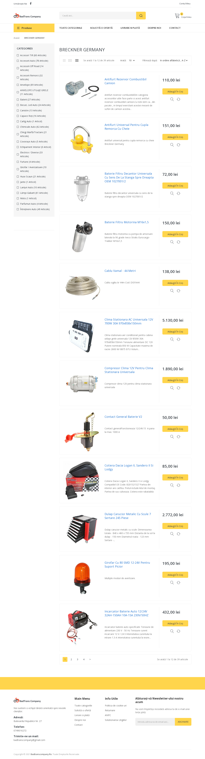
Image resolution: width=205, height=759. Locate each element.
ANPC (108, 715)
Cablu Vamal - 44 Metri (120, 271)
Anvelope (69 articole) (31, 84)
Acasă (16, 37)
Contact (78, 724)
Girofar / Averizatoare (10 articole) (33, 169)
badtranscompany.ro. (41, 754)
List (77, 60)
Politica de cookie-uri (116, 705)
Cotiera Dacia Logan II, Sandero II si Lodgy (129, 467)
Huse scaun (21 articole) (32, 176)
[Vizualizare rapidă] (172, 99)
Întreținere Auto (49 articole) (35, 209)
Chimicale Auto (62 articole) (34, 126)
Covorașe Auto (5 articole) (34, 141)
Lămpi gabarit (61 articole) (34, 192)
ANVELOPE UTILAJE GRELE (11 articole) (34, 92)
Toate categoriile (83, 705)
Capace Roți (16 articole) (33, 115)
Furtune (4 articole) (30, 161)
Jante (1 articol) (28, 181)
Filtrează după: (149, 60)
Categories (25, 48)
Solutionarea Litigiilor (116, 719)
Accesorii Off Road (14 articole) (31, 68)
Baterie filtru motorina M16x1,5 (127, 222)
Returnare (110, 710)
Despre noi (80, 719)
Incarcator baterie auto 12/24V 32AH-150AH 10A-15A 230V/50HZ (126, 613)
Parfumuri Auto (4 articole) (34, 203)
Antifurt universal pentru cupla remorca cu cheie (126, 127)
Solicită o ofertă (82, 710)
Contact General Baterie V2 (123, 417)
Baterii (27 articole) (30, 99)
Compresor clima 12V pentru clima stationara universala (129, 370)
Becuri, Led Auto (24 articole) (35, 104)
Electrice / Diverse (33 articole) (31, 154)
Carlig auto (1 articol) (31, 121)
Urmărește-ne (20, 3)
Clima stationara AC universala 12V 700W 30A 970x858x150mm (129, 321)
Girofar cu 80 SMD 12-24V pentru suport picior (127, 564)
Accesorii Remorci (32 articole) (31, 77)
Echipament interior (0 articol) (35, 146)
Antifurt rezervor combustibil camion (125, 81)
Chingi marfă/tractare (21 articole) (33, 134)
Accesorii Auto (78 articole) (34, 60)
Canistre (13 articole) (31, 110)
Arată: (123, 60)
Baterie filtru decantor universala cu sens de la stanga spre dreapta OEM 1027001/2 (129, 177)
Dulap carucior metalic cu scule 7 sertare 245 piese (128, 516)
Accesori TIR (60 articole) (33, 55)
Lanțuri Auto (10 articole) (33, 187)
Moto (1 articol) (28, 198)
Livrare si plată (82, 715)
